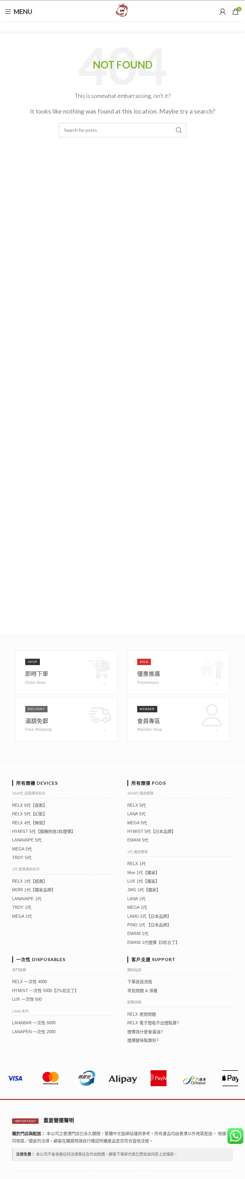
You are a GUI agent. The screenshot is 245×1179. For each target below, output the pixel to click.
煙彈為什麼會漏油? (145, 1031)
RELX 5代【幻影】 (29, 814)
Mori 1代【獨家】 (143, 872)
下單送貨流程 (139, 981)
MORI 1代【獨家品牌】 (34, 889)
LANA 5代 (136, 814)
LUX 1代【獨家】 (143, 881)
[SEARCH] (179, 130)
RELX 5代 (136, 805)
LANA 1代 (136, 898)
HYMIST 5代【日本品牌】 (151, 831)
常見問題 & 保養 (142, 990)
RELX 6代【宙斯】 (29, 805)
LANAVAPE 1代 (26, 898)
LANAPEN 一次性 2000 (34, 1031)
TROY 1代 (21, 907)
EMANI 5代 (137, 840)
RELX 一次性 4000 (29, 981)
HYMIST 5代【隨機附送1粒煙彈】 (43, 831)
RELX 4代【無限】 (29, 822)
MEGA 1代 (22, 916)
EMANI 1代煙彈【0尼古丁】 (153, 942)
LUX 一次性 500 (27, 999)
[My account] (222, 11)
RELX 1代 (136, 863)
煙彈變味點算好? (143, 1040)
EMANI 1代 (137, 933)
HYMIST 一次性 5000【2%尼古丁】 (45, 990)
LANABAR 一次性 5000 (34, 1022)
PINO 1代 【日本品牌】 (149, 925)
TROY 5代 (21, 857)
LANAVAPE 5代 (26, 840)
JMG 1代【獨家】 (143, 889)
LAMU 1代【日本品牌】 (149, 916)
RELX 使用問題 (141, 1014)
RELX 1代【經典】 (29, 881)
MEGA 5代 (22, 849)
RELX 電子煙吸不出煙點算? (153, 1022)
